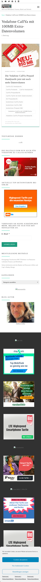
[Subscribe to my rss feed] (2, 1)
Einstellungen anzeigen (20, 572)
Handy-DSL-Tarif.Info (13, 121)
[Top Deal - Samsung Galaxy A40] (18, 361)
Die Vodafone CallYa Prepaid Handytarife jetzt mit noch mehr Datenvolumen (19, 79)
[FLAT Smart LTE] (18, 426)
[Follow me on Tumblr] (15, 1)
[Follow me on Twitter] (9, 1)
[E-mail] (5, 1)
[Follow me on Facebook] (12, 1)
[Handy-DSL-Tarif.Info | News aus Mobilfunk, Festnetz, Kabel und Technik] (6, 5)
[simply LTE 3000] (18, 510)
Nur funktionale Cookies (20, 566)
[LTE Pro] (18, 394)
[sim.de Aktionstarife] (20, 203)
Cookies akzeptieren (20, 560)
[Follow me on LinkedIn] (18, 1)
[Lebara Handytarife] (18, 489)
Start (3, 15)
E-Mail (6, 234)
